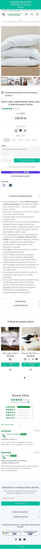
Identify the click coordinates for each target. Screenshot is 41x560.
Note (3, 146)
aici (8, 250)
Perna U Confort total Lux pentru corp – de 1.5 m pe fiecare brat (31, 353)
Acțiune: (5, 181)
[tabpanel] (10, 351)
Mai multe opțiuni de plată (20, 176)
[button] (7, 109)
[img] (6, 431)
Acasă (20, 20)
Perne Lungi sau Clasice (10, 353)
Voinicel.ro (14, 14)
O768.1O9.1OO (14, 10)
